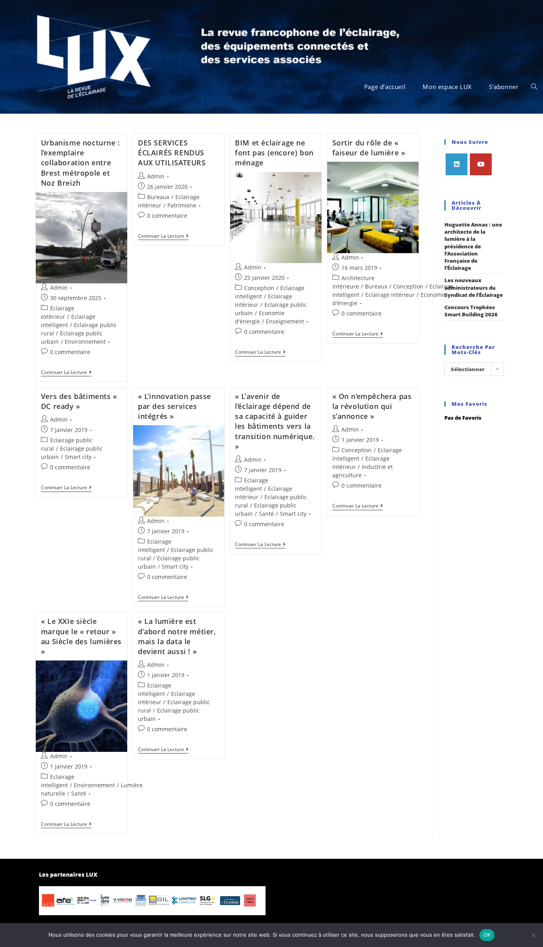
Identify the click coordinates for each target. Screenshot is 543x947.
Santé (266, 513)
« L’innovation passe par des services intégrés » (174, 406)
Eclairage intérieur (390, 294)
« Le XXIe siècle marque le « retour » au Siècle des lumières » (81, 636)
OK (487, 935)
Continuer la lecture (66, 373)
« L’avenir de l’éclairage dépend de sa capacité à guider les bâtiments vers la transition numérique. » (275, 421)
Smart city (78, 457)
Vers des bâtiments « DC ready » (79, 401)
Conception (259, 288)
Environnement (85, 341)
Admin (59, 287)
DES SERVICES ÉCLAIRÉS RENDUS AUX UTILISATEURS (172, 152)
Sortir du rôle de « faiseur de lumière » (368, 147)
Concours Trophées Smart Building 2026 (471, 311)
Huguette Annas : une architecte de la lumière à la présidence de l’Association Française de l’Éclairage (473, 246)
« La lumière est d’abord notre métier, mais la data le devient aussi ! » (177, 636)
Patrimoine (181, 205)
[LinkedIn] (456, 164)
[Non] (533, 935)
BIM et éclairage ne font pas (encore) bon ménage (274, 152)
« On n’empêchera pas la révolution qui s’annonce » (372, 406)
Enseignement (285, 321)
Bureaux (158, 197)
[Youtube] (481, 164)
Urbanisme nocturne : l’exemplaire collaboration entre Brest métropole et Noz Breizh (80, 163)
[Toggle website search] (534, 87)
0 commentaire (70, 352)
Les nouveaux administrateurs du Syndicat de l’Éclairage (473, 287)
